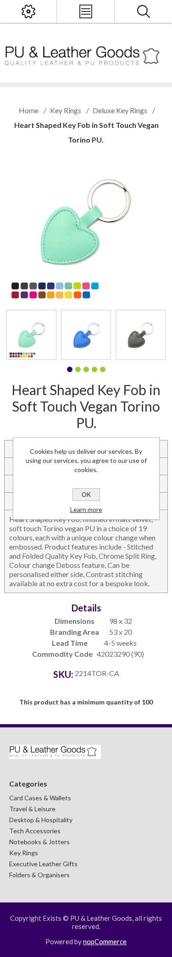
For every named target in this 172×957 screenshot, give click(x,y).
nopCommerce (105, 941)
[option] (31, 335)
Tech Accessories (35, 831)
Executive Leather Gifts (43, 864)
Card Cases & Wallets (40, 798)
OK (86, 494)
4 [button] (94, 369)
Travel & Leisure (32, 809)
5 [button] (102, 369)
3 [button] (86, 369)
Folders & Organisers (39, 875)
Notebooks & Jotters (39, 842)
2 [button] (78, 369)
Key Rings (23, 853)
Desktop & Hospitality (40, 820)
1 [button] (69, 369)
